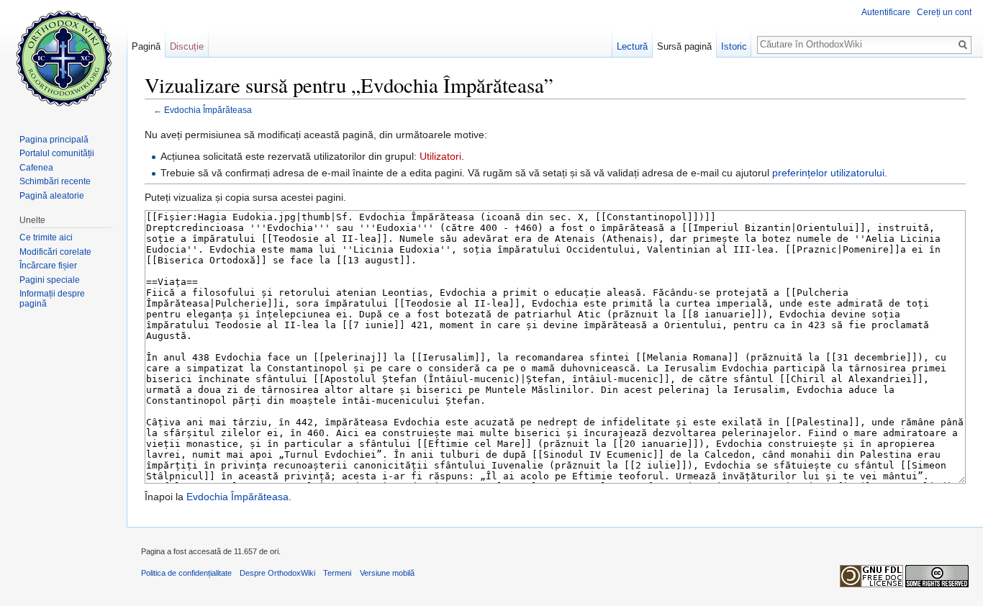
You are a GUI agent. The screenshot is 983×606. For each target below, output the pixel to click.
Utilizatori (440, 156)
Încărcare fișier (48, 266)
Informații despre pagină (52, 299)
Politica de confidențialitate (186, 573)
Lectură (632, 46)
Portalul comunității (56, 153)
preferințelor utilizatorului (828, 172)
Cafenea (36, 168)
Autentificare (885, 12)
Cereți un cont (944, 12)
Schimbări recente (55, 181)
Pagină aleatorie (51, 196)
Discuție (187, 46)
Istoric (734, 46)
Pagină (146, 46)
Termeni (337, 573)
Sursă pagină (684, 46)
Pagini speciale (49, 280)
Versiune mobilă (387, 573)
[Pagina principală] (63, 57)
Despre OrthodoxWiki (277, 573)
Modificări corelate (55, 252)
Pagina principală (54, 140)
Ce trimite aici (46, 237)
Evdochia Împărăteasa (208, 109)
